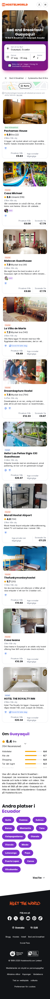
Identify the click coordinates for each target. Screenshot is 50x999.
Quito (8, 820)
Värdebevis (38, 974)
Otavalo (35, 836)
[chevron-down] (25, 743)
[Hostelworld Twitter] (16, 918)
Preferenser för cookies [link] (25, 986)
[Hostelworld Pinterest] (34, 918)
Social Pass (25, 943)
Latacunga (11, 853)
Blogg (8, 937)
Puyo (27, 853)
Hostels (16, 937)
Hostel (7, 190)
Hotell (7, 450)
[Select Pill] (39, 4)
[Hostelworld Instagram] (22, 918)
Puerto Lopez (12, 861)
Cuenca (23, 820)
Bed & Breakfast (11, 127)
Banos (8, 828)
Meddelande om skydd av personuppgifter (25, 968)
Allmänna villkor (13, 974)
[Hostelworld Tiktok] (40, 918)
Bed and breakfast (36, 937)
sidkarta (34, 980)
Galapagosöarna (14, 836)
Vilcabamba (11, 869)
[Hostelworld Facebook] (10, 918)
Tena (41, 828)
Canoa (30, 861)
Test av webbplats (21, 980)
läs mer (19, 95)
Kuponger (26, 974)
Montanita (25, 828)
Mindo (25, 844)
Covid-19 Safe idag (19, 346)
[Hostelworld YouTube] (28, 918)
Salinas (39, 820)
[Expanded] (6, 78)
